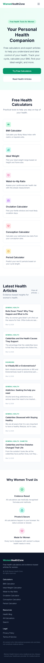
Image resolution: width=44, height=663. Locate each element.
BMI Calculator (9, 584)
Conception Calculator (12, 599)
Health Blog (7, 614)
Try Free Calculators (22, 71)
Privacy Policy (8, 633)
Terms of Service (9, 637)
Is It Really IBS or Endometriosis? (21, 365)
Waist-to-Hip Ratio (10, 592)
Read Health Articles (22, 79)
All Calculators (8, 618)
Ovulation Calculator (11, 595)
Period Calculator (10, 603)
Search (6, 622)
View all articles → (35, 291)
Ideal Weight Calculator (12, 588)
